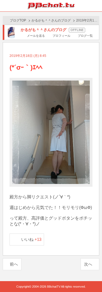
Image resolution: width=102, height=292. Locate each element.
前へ (14, 264)
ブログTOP (18, 20)
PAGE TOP (92, 277)
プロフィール (61, 35)
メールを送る (36, 35)
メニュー (96, 5)
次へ (88, 264)
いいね (31, 239)
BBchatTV (51, 5)
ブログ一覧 (85, 35)
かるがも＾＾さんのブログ (51, 20)
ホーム (5, 5)
